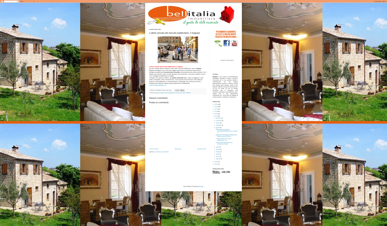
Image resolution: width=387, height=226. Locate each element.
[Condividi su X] (180, 90)
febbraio (218, 159)
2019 (216, 104)
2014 (216, 116)
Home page (178, 149)
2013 (216, 161)
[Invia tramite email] (176, 90)
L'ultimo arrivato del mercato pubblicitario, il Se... (223, 139)
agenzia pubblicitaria (170, 92)
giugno (218, 149)
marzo (218, 156)
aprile (217, 154)
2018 (216, 106)
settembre (219, 125)
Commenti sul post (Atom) (161, 152)
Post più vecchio (201, 149)
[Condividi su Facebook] (182, 90)
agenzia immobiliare (159, 92)
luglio (217, 147)
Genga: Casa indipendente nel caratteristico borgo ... (224, 143)
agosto (218, 127)
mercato (177, 92)
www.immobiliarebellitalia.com (157, 85)
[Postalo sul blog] (178, 90)
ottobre (218, 123)
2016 (216, 111)
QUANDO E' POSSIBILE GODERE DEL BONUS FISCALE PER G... (226, 135)
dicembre (218, 118)
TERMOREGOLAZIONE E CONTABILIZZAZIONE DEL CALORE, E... (227, 131)
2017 (216, 109)
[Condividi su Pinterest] (184, 90)
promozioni (182, 92)
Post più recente (154, 149)
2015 (216, 114)
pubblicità (188, 92)
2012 (216, 164)
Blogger (201, 186)
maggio (218, 151)
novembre (219, 120)
